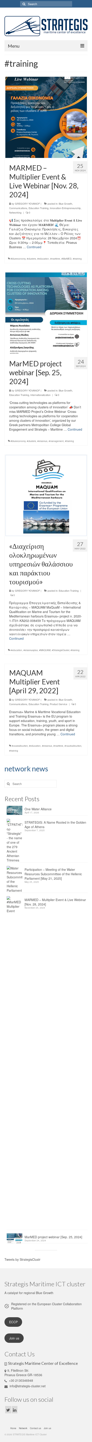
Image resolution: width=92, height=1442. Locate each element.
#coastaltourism (20, 745)
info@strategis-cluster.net (27, 1386)
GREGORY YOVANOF (27, 203)
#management (56, 441)
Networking (15, 212)
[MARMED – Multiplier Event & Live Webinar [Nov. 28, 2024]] (46, 117)
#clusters (31, 258)
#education (43, 258)
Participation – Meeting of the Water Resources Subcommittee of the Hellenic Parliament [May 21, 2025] (53, 874)
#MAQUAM (44, 650)
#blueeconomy (17, 258)
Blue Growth (65, 203)
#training (77, 258)
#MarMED (66, 258)
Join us (14, 1338)
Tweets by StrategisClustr (22, 1259)
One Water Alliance (38, 809)
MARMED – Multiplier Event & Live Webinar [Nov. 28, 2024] (55, 901)
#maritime (55, 258)
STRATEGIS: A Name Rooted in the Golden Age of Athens (55, 824)
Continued (34, 247)
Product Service (58, 704)
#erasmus (42, 441)
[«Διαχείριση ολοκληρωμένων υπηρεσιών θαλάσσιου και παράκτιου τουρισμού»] (46, 495)
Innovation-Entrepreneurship (65, 208)
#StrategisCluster (60, 650)
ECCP (13, 1322)
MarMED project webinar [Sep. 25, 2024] (53, 1237)
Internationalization (40, 395)
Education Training (38, 208)
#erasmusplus (30, 650)
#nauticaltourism (73, 745)
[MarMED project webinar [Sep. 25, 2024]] (46, 313)
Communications (18, 208)
